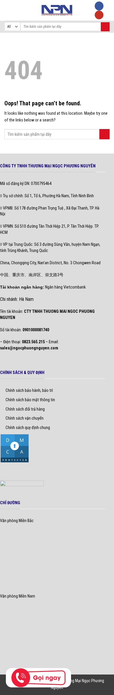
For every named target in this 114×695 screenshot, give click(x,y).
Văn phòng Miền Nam (17, 596)
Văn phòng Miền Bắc (17, 520)
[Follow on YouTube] (99, 15)
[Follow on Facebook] (99, 6)
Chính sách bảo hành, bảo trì (29, 390)
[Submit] (105, 26)
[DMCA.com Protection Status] (14, 448)
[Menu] (7, 10)
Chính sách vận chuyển (25, 418)
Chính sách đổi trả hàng (25, 409)
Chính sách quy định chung (28, 427)
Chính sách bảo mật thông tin (30, 399)
